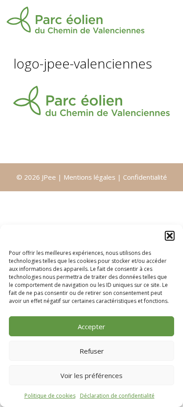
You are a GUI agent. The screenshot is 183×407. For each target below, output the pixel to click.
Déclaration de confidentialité (117, 395)
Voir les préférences (91, 375)
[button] (169, 235)
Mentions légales (90, 177)
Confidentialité (145, 177)
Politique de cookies (50, 395)
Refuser (92, 351)
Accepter (91, 326)
